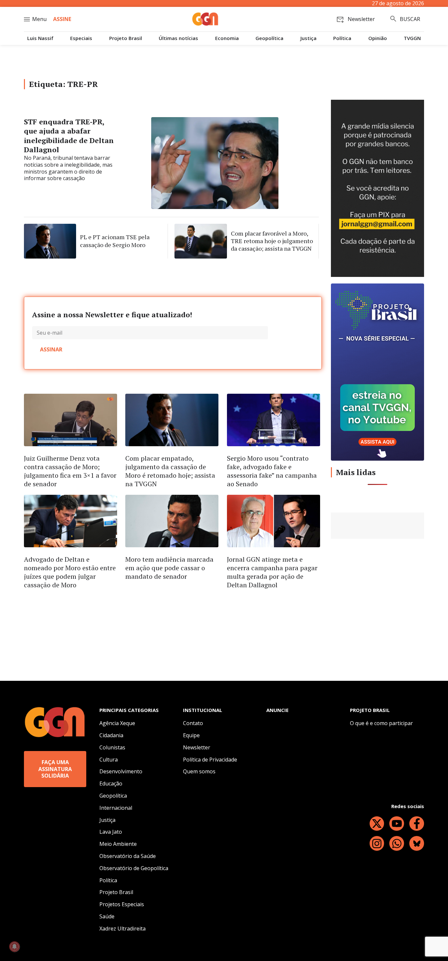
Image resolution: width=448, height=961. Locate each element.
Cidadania (111, 735)
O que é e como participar (381, 723)
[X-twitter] (377, 823)
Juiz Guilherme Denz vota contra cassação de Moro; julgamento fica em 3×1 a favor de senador (70, 471)
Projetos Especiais (121, 904)
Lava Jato (110, 831)
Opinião (377, 38)
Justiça (308, 38)
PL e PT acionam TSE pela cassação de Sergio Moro (115, 240)
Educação (110, 783)
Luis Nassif (40, 38)
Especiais (81, 38)
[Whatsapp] (396, 843)
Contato (193, 723)
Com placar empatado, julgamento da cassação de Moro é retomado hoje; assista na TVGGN (170, 471)
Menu (39, 19)
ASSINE (62, 19)
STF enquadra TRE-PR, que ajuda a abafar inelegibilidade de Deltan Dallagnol (69, 136)
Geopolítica (269, 38)
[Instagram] (377, 843)
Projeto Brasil (125, 38)
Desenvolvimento (120, 771)
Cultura (108, 759)
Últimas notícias (178, 38)
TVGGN (412, 38)
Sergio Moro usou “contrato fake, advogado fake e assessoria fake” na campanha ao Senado (272, 471)
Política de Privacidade (210, 759)
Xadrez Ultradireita (122, 928)
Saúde (106, 916)
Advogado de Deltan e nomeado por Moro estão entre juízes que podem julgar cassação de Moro (70, 572)
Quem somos (199, 771)
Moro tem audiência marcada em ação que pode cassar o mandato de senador (169, 568)
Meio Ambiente (118, 843)
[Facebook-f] (416, 823)
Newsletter (196, 747)
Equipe (191, 735)
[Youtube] (396, 823)
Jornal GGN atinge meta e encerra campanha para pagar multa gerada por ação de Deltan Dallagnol (272, 572)
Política (342, 38)
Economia (227, 38)
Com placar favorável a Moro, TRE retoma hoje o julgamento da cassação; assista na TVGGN (272, 241)
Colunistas (112, 747)
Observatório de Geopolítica (133, 868)
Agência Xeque (117, 723)
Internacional (115, 807)
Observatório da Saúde (127, 856)
